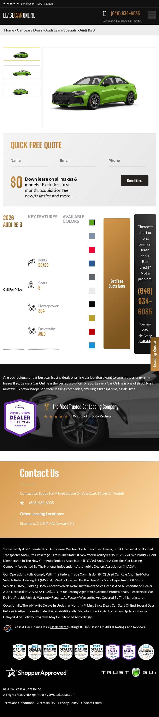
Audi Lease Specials (61, 30)
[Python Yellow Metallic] (92, 318)
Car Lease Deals (29, 30)
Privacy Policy (68, 703)
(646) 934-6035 (125, 13)
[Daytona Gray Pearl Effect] (92, 277)
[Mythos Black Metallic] (92, 304)
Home (9, 30)
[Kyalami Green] (92, 222)
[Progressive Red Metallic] (92, 250)
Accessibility (46, 703)
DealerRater (59, 627)
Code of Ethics (91, 703)
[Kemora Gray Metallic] (92, 236)
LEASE (19, 15)
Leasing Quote (155, 354)
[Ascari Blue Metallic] (92, 263)
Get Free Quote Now (117, 284)
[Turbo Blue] (92, 345)
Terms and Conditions (18, 703)
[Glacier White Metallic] (92, 291)
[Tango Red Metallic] (92, 332)
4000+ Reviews (44, 3)
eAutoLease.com (62, 694)
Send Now (134, 180)
